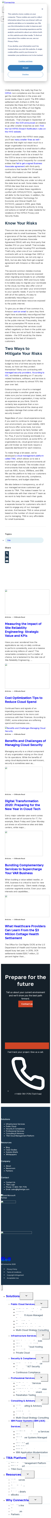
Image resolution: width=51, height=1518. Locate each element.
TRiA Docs (16, 1469)
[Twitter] (6, 1260)
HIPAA (8, 93)
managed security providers (18, 372)
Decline (25, 74)
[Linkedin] (9, 1260)
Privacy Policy (12, 1269)
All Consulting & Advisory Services (29, 1407)
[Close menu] (2, 1287)
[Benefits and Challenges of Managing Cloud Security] (25, 731)
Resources (13, 1474)
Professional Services (15, 1131)
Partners (9, 1171)
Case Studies (11, 1150)
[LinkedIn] (25, 557)
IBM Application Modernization (32, 1452)
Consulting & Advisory (15, 1133)
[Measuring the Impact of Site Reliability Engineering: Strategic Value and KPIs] (27, 614)
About (8, 1166)
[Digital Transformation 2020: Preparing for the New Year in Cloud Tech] (24, 791)
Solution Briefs (12, 1152)
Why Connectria (17, 1500)
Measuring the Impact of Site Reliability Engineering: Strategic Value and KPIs (23, 630)
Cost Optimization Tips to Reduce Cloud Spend (23, 700)
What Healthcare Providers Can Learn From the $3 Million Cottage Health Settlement (25, 932)
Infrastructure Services (15, 1124)
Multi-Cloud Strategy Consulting (32, 1330)
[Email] (25, 561)
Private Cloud (23, 1352)
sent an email (19, 311)
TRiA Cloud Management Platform (20, 1136)
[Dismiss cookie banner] (42, 9)
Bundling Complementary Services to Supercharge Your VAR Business (24, 869)
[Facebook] (3, 1260)
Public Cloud (11, 1126)
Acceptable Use (13, 1278)
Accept (25, 68)
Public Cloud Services (23, 1304)
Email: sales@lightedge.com (17, 1189)
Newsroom (10, 1168)
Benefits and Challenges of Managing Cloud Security (25, 743)
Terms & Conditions (14, 1272)
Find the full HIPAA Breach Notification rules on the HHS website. (25, 129)
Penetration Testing (26, 1395)
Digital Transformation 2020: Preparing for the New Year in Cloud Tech (22, 805)
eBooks (15, 1494)
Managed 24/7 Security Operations (28, 1368)
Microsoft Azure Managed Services (29, 1316)
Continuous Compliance (28, 1372)
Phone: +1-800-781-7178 (16, 1187)
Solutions (13, 1296)
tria (8, 540)
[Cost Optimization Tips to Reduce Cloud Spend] (27, 688)
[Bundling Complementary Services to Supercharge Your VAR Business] (24, 855)
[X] (25, 553)
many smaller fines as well (26, 139)
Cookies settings (25, 61)
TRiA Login (10, 1185)
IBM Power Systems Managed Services (31, 1439)
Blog (8, 1147)
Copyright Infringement (15, 1275)
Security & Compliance (15, 1129)
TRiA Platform (16, 1457)
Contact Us (10, 1182)
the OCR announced (25, 123)
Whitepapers (11, 1154)
